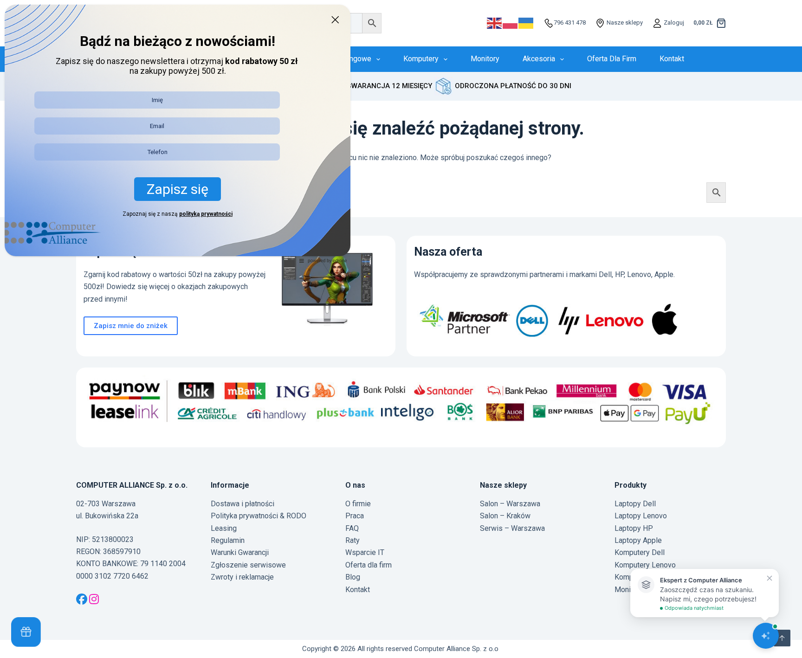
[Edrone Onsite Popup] (401, 329)
